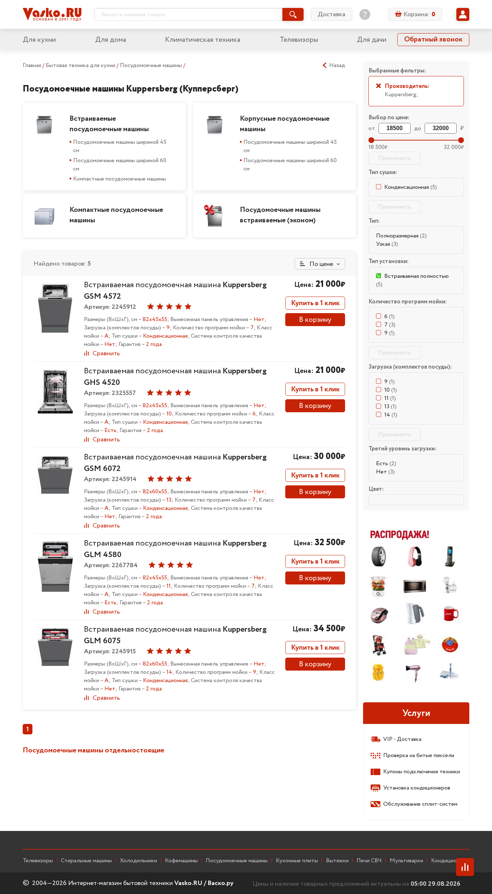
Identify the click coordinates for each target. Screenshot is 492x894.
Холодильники (138, 861)
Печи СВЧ (369, 861)
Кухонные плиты (297, 861)
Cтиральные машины (86, 861)
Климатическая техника (202, 40)
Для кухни (39, 40)
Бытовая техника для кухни (81, 65)
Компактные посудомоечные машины (119, 179)
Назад (337, 65)
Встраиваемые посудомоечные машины (109, 124)
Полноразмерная (401, 236)
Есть (386, 463)
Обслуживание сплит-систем (420, 804)
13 (390, 406)
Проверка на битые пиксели (418, 755)
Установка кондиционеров (416, 788)
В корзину (315, 320)
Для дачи (371, 40)
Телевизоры (298, 40)
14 (390, 415)
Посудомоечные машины (151, 65)
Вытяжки (337, 861)
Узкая (387, 244)
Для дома (110, 40)
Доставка (331, 14)
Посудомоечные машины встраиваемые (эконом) (280, 215)
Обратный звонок (433, 39)
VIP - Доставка (402, 739)
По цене (320, 264)
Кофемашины (181, 861)
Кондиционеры (450, 861)
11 (390, 398)
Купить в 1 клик (315, 303)
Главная (32, 65)
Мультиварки (406, 861)
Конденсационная (410, 187)
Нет (385, 472)
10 (390, 390)
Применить (394, 158)
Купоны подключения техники (421, 772)
